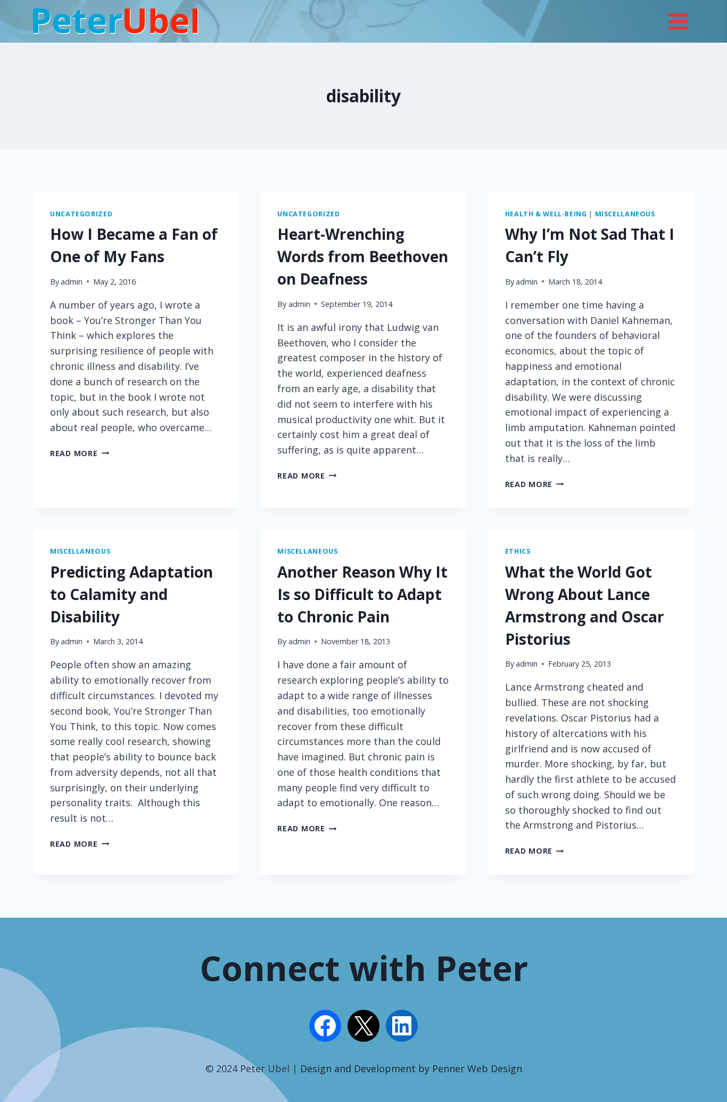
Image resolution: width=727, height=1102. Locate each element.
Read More (79, 453)
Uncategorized (81, 213)
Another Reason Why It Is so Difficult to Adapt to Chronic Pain (362, 594)
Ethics (518, 551)
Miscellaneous (625, 213)
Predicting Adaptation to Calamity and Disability (131, 594)
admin (71, 282)
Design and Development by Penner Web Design (411, 1068)
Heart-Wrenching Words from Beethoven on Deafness (362, 256)
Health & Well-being (546, 213)
